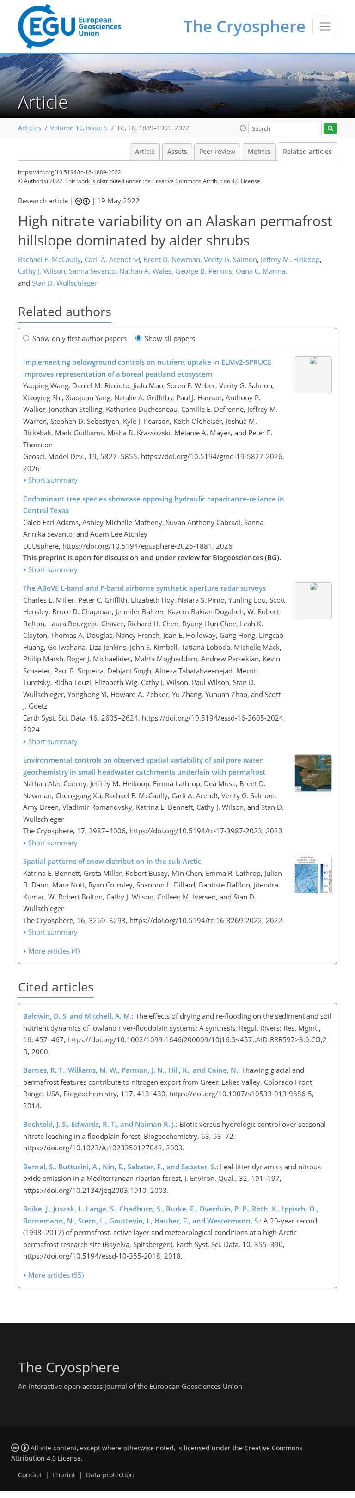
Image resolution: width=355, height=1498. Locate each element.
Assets (177, 151)
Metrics (259, 151)
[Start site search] (330, 128)
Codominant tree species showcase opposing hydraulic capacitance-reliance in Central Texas (153, 504)
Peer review (217, 151)
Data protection (110, 1475)
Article (145, 151)
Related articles (307, 151)
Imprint (63, 1475)
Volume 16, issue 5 (79, 128)
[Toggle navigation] (324, 26)
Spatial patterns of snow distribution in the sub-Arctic (112, 861)
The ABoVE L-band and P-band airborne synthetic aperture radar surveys (144, 588)
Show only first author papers (79, 338)
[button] (243, 128)
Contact (30, 1475)
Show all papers (170, 338)
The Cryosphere (245, 26)
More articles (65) (56, 1274)
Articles (29, 128)
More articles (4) (54, 950)
